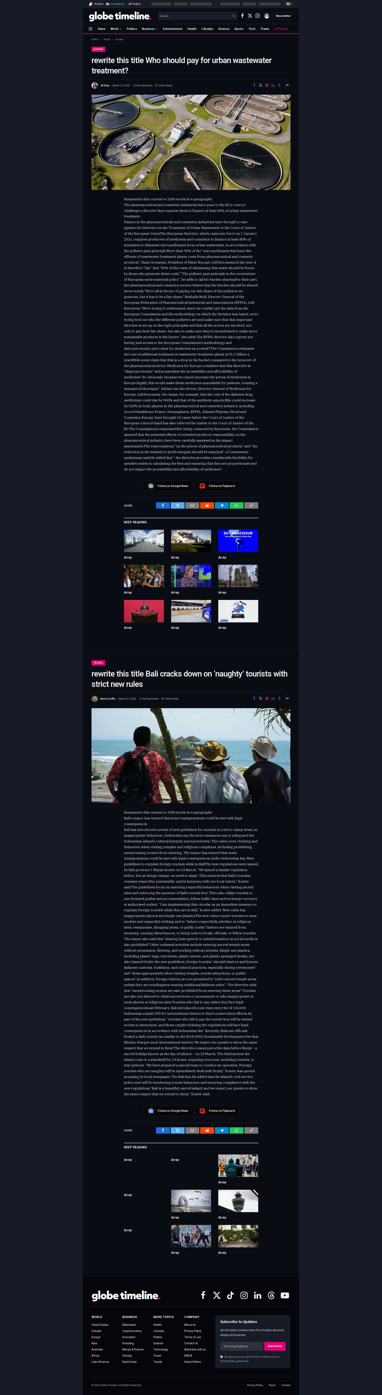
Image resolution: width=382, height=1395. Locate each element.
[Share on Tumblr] (280, 85)
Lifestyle (207, 29)
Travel (265, 29)
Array (128, 557)
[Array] (144, 541)
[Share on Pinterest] (267, 85)
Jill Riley (104, 85)
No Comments (145, 85)
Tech (251, 29)
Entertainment (172, 29)
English (136, 3)
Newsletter (283, 16)
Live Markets (117, 3)
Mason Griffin (107, 698)
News (101, 29)
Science (223, 29)
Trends (282, 29)
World (114, 29)
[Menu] (90, 28)
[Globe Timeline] (120, 16)
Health (191, 29)
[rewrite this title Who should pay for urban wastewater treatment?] (191, 142)
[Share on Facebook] (254, 85)
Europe (98, 49)
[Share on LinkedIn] (273, 85)
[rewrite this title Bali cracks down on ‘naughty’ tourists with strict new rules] (191, 755)
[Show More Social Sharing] (287, 85)
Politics (132, 29)
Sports (238, 29)
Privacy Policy (228, 1361)
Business (148, 29)
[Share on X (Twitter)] (260, 85)
